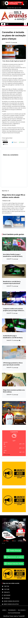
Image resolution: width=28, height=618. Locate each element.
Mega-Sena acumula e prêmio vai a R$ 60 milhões (14, 391)
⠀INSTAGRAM (6, 595)
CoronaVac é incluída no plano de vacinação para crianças (14, 35)
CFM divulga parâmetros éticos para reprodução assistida (13, 363)
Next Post (4, 190)
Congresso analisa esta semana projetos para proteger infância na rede (14, 309)
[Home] (3, 24)
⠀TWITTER (6, 586)
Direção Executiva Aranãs (15, 564)
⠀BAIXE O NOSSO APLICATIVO (11, 601)
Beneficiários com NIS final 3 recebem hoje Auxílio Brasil (11, 282)
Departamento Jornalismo (15, 557)
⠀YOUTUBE (6, 589)
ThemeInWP (21, 616)
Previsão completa (7, 454)
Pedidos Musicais (15, 550)
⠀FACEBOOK (6, 598)
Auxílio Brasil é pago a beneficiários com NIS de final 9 (12, 336)
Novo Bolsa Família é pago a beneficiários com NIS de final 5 (12, 255)
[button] (24, 520)
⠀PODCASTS (6, 592)
